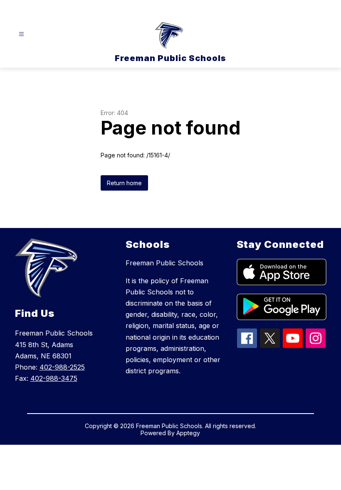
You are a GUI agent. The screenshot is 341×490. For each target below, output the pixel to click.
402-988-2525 (62, 367)
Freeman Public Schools (164, 263)
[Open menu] (21, 34)
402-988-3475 (53, 378)
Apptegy (188, 432)
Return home (124, 182)
